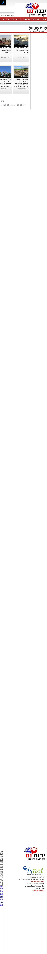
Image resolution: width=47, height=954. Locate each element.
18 (18, 105)
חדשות (36, 19)
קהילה (27, 19)
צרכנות (10, 19)
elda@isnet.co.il (38, 890)
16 (11, 105)
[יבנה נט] (29, 861)
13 (1, 105)
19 (21, 105)
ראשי (43, 19)
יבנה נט (43, 31)
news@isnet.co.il (37, 882)
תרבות (19, 19)
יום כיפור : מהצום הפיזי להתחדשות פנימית (21, 50)
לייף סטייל (34, 31)
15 (8, 105)
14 (5, 105)
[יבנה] (31, 17)
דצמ (2, 102)
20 (24, 105)
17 (15, 105)
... (27, 55)
